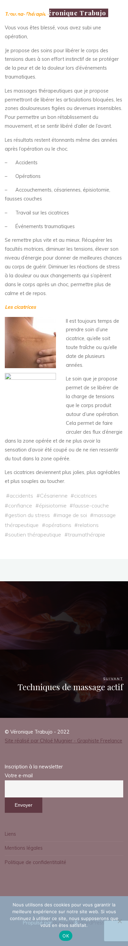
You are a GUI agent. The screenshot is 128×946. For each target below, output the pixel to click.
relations (88, 524)
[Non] (119, 921)
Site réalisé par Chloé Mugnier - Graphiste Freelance (63, 741)
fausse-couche (91, 505)
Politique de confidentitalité (35, 862)
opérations (58, 524)
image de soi (72, 515)
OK (65, 935)
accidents (21, 495)
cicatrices (85, 495)
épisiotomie (53, 505)
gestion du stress (29, 515)
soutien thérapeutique (34, 534)
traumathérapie (86, 534)
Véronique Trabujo (75, 13)
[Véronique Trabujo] (22, 13)
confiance (20, 505)
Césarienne (54, 495)
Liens (10, 834)
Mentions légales (24, 848)
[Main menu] (117, 38)
